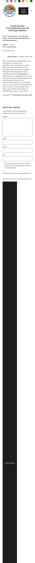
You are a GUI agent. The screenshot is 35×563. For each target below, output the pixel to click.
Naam (5, 138)
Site (4, 155)
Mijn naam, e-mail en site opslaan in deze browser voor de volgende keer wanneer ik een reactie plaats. (18, 166)
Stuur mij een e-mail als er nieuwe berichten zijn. (17, 179)
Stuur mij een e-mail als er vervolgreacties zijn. (17, 173)
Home (4, 36)
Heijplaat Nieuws (13, 36)
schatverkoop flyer (18, 95)
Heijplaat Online (11, 47)
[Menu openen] (31, 11)
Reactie (5, 116)
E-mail (5, 147)
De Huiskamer (22, 74)
